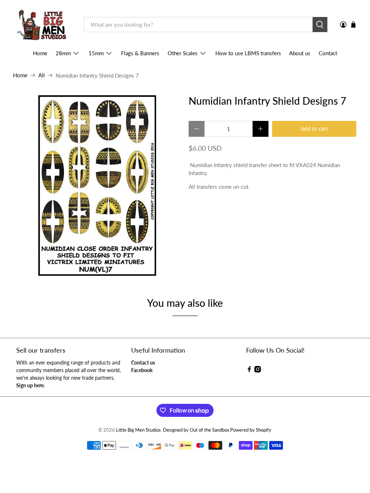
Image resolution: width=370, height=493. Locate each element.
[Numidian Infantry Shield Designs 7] (97, 185)
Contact (328, 53)
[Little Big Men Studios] (43, 24)
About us (299, 53)
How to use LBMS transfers (248, 53)
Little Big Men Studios (138, 430)
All (41, 75)
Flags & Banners (140, 53)
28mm (63, 53)
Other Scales (183, 53)
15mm (96, 53)
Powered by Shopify (250, 430)
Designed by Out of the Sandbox (196, 430)
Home (40, 53)
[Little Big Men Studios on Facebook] (249, 370)
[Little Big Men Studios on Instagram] (257, 370)
